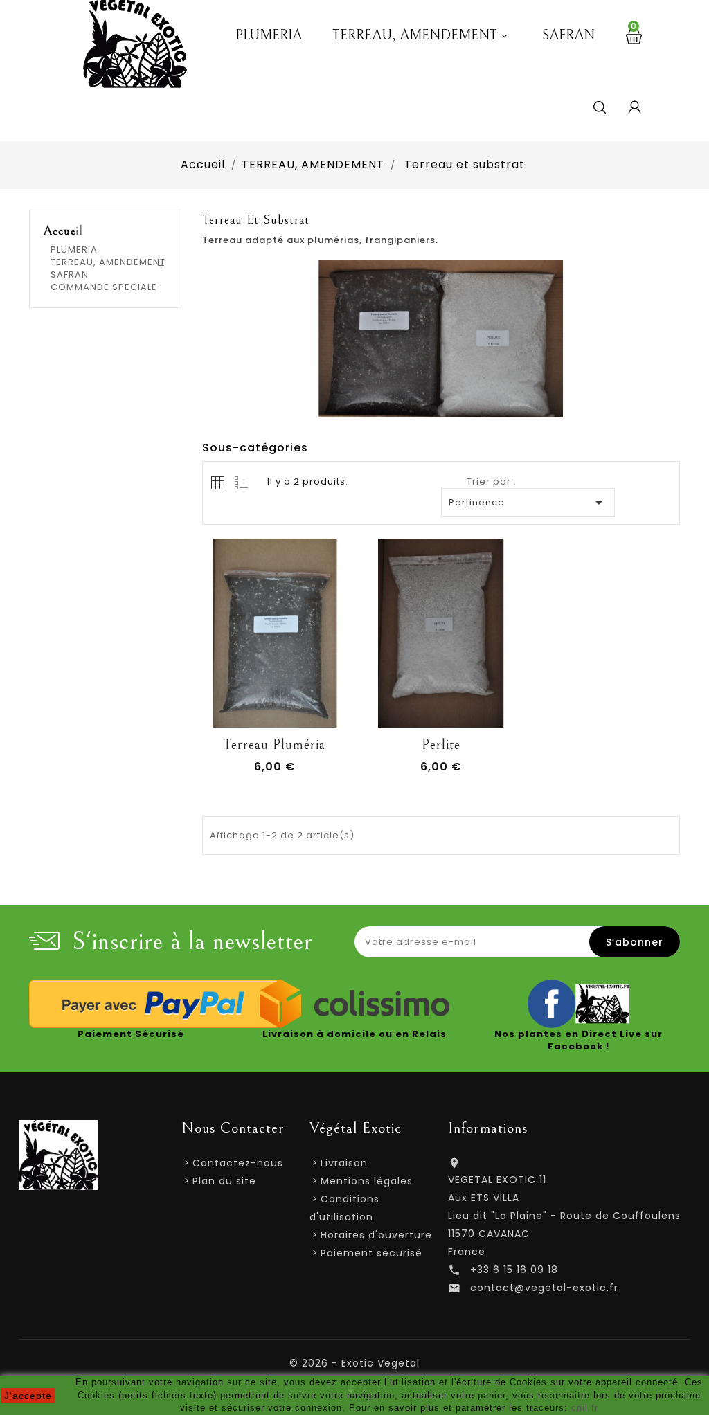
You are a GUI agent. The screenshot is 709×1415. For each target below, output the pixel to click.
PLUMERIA (268, 36)
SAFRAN (568, 36)
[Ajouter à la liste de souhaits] (259, 714)
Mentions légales (367, 1181)
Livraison (344, 1163)
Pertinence (528, 502)
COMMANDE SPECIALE (104, 287)
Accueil (63, 231)
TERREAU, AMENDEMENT (421, 36)
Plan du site (224, 1181)
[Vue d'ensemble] (320, 714)
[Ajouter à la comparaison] (290, 714)
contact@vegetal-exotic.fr (544, 1288)
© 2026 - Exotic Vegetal (354, 1363)
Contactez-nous (237, 1163)
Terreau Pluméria (274, 745)
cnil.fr (584, 1408)
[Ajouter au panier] (229, 714)
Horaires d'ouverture (376, 1235)
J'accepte (28, 1395)
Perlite (441, 745)
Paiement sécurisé (371, 1253)
